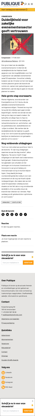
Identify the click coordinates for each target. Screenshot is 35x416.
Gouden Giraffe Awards (9, 360)
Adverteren (5, 335)
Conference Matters (10, 61)
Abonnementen (7, 339)
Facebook (8, 377)
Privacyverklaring (7, 323)
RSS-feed (8, 387)
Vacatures (5, 343)
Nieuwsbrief (5, 348)
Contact (4, 352)
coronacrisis (6, 202)
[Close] (32, 401)
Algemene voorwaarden (10, 319)
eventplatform (16, 202)
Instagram (9, 382)
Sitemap (4, 356)
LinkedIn (8, 372)
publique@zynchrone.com (12, 315)
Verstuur (28, 411)
